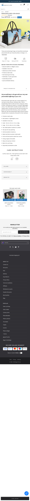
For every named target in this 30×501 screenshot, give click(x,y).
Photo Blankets (6, 315)
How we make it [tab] (8, 171)
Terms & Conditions (7, 283)
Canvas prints (6, 312)
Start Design (15, 498)
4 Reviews (10, 15)
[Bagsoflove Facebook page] (10, 247)
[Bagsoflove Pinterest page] (18, 247)
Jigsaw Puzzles (6, 337)
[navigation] (15, 243)
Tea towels (5, 321)
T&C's (10, 359)
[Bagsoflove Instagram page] (15, 247)
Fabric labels (6, 309)
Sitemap (19, 359)
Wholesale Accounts (7, 289)
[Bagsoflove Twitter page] (13, 247)
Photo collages (6, 331)
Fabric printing (6, 306)
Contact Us (5, 264)
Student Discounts (7, 292)
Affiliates (5, 286)
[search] (28, 9)
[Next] (27, 33)
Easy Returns (6, 276)
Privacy (14, 359)
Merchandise (6, 295)
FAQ (4, 270)
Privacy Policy (6, 280)
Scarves (5, 327)
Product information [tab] (9, 88)
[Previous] (2, 33)
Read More (4, 54)
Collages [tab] (6, 166)
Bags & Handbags (7, 340)
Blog (4, 298)
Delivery (5, 273)
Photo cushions (6, 318)
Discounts (5, 267)
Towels (4, 324)
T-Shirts (5, 334)
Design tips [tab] (6, 177)
